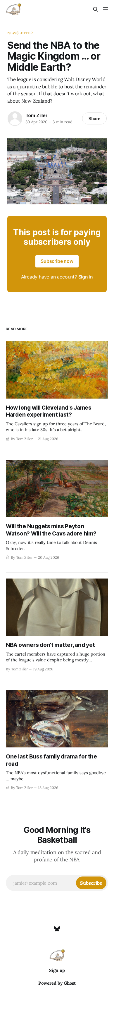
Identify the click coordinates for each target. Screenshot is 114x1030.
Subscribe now (57, 261)
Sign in (85, 277)
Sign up (57, 970)
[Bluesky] (57, 929)
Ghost (70, 983)
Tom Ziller (36, 115)
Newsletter (20, 33)
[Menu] (105, 9)
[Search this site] (95, 9)
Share (95, 118)
